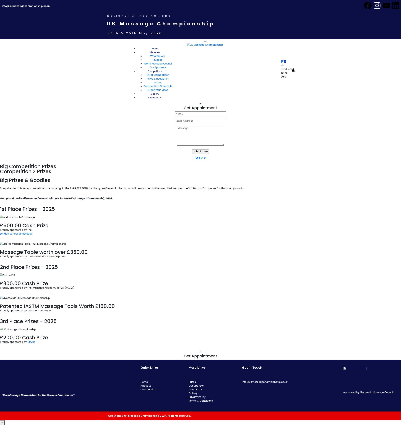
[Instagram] (377, 5)
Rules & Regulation (158, 78)
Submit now (200, 151)
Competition (155, 71)
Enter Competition (157, 75)
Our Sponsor (196, 386)
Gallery (155, 93)
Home (154, 48)
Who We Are (158, 56)
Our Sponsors (158, 67)
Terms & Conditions (201, 401)
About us (146, 386)
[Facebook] (368, 5)
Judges (158, 60)
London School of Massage (16, 233)
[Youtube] (386, 5)
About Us (155, 52)
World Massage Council (158, 63)
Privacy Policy (197, 397)
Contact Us (154, 97)
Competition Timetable (157, 86)
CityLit (31, 342)
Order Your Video (157, 90)
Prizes (157, 82)
